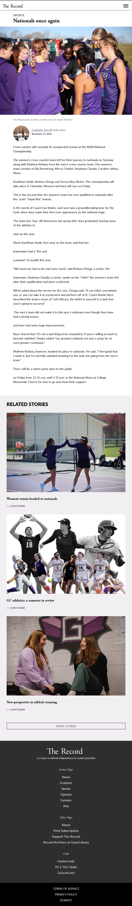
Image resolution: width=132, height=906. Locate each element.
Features (66, 782)
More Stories (66, 726)
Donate (66, 900)
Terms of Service (66, 888)
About (66, 825)
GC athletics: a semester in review (30, 600)
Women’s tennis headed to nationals (32, 499)
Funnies (66, 800)
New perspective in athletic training (32, 702)
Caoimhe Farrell (42, 130)
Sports (66, 788)
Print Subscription (66, 830)
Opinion (66, 794)
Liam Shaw (17, 506)
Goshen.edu (66, 861)
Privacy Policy (66, 894)
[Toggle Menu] (125, 6)
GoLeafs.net (66, 872)
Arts (66, 806)
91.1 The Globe (66, 867)
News (66, 777)
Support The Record (66, 836)
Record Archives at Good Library (66, 842)
